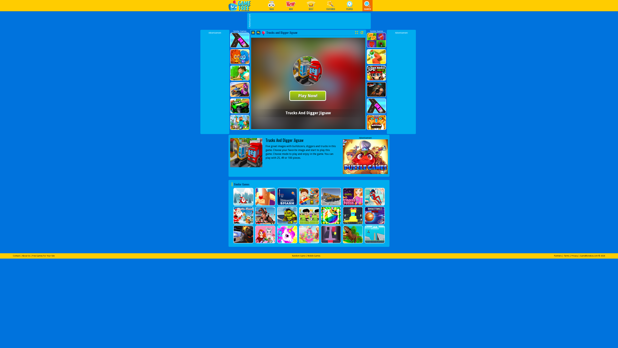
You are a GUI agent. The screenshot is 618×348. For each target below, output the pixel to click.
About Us (26, 256)
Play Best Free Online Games (241, 5)
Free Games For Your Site (43, 256)
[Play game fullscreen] (356, 32)
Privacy (574, 256)
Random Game (298, 256)
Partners (558, 256)
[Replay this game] (361, 32)
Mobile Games (314, 256)
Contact (16, 256)
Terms (566, 256)
